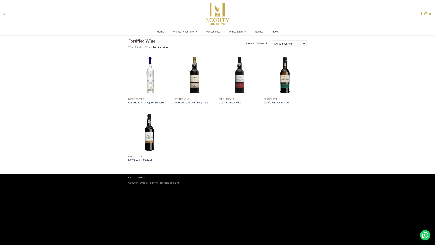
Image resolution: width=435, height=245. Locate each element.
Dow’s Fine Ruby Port (230, 102)
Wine (147, 47)
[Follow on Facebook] (421, 13)
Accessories (213, 31)
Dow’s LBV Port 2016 (140, 159)
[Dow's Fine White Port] (285, 75)
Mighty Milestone (183, 31)
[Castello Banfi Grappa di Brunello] (149, 75)
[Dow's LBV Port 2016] (149, 132)
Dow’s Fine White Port (276, 102)
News (275, 31)
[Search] (4, 14)
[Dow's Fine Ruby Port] (240, 75)
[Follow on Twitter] (430, 13)
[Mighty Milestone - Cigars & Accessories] (217, 14)
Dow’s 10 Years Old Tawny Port (190, 102)
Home (160, 31)
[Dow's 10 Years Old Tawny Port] (194, 75)
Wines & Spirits (238, 31)
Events (259, 31)
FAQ (130, 177)
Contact (140, 177)
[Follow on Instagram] (425, 13)
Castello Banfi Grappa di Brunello (146, 102)
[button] (425, 235)
